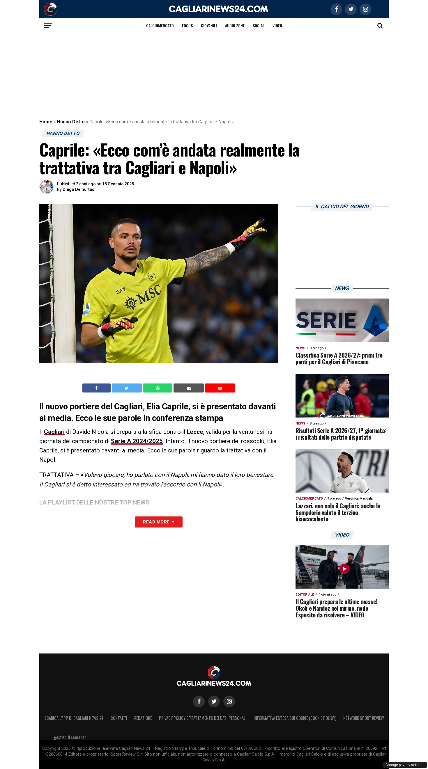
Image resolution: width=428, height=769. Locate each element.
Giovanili (209, 25)
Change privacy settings (405, 765)
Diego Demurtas (78, 189)
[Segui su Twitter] (214, 701)
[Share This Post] (158, 388)
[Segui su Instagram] (229, 701)
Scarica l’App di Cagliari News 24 (74, 718)
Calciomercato (160, 25)
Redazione (143, 718)
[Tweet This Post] (127, 388)
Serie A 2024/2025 (137, 441)
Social (258, 25)
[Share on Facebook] (97, 388)
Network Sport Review (363, 718)
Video (277, 25)
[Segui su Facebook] (199, 701)
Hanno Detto (71, 122)
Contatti (119, 718)
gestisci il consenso (70, 737)
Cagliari (54, 431)
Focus (187, 25)
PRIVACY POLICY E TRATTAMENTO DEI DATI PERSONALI (203, 718)
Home (45, 122)
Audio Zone (235, 25)
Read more (156, 522)
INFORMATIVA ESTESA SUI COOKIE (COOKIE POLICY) (295, 718)
